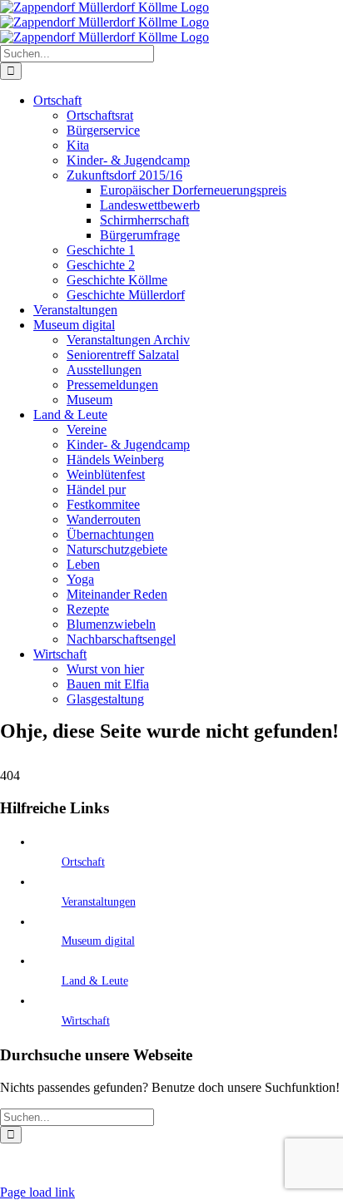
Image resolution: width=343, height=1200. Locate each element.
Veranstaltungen (99, 902)
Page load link (37, 1192)
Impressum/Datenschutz (130, 1164)
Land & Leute (95, 981)
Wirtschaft (86, 1021)
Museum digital (98, 941)
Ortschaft (83, 862)
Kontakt (282, 1164)
